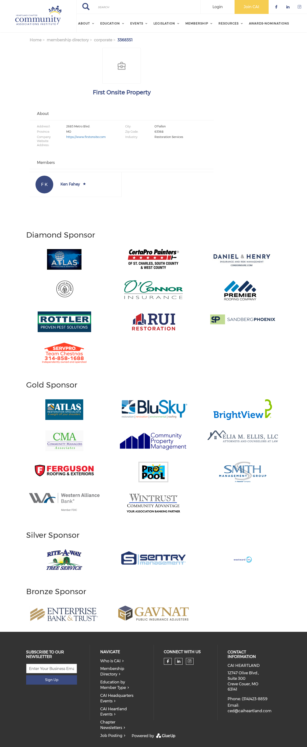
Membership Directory (112, 671)
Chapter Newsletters (111, 725)
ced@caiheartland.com (250, 711)
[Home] (38, 16)
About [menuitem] (84, 23)
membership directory (68, 40)
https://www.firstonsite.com (86, 137)
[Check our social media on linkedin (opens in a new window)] (179, 661)
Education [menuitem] (110, 23)
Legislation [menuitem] (164, 23)
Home (35, 40)
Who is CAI (110, 661)
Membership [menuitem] (196, 23)
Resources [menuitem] (228, 23)
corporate (103, 40)
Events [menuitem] (136, 23)
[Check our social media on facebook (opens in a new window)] (168, 661)
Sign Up (51, 680)
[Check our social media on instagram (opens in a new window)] (189, 661)
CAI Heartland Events (113, 712)
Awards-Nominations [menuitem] (269, 23)
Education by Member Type (113, 685)
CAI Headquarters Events (116, 698)
